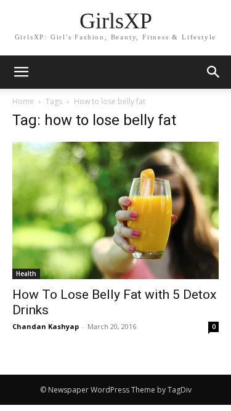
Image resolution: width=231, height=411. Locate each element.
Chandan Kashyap (45, 326)
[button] (214, 72)
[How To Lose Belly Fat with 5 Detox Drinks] (115, 210)
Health (26, 273)
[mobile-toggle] (21, 72)
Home (23, 101)
